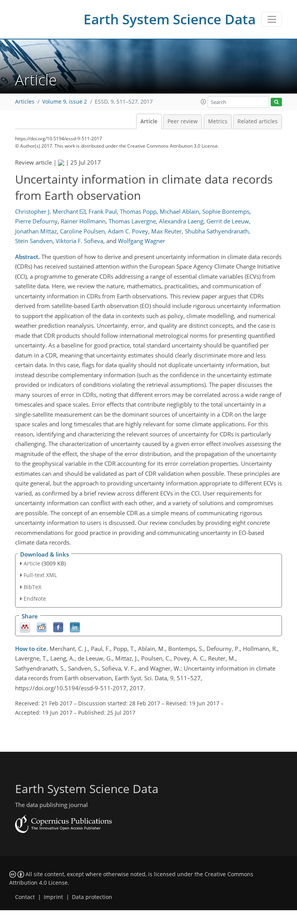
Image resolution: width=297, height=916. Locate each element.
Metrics (217, 121)
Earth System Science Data (170, 19)
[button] (203, 101)
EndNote (35, 598)
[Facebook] (58, 626)
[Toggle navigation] (271, 19)
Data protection (92, 897)
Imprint (53, 897)
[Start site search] (276, 102)
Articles (24, 101)
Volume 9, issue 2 (64, 101)
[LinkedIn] (75, 626)
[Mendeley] (25, 626)
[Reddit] (41, 626)
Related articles (257, 121)
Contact (25, 897)
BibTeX (32, 587)
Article (148, 121)
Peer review (182, 121)
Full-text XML (40, 575)
